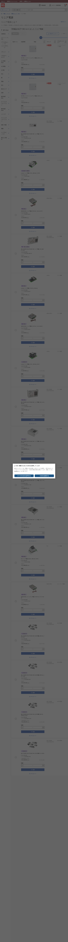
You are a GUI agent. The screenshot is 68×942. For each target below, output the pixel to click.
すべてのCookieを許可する (24, 476)
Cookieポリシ (17, 471)
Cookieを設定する (44, 476)
